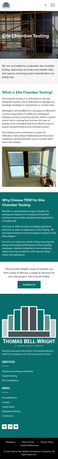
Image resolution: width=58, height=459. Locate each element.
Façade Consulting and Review (17, 371)
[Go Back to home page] (6, 5)
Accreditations (9, 397)
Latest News (8, 407)
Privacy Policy (47, 442)
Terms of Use (28, 442)
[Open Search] (45, 5)
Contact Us (29, 284)
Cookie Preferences (29, 445)
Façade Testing (9, 376)
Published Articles (11, 411)
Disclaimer (10, 442)
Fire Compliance (10, 380)
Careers (6, 402)
